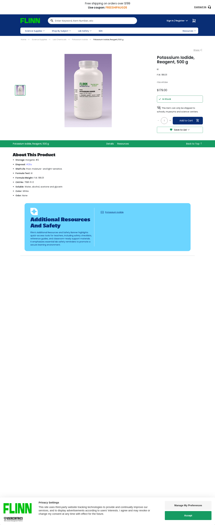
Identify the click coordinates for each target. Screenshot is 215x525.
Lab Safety (83, 30)
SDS (101, 30)
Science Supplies (33, 30)
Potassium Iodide (80, 39)
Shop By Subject (60, 30)
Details (110, 143)
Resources (123, 143)
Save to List (180, 129)
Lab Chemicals (59, 39)
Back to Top (193, 143)
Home (23, 39)
